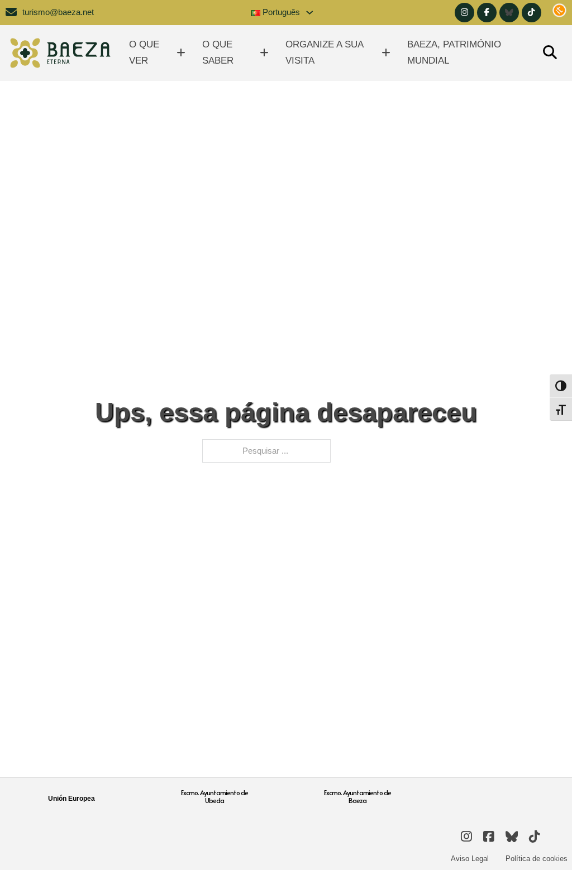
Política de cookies (537, 858)
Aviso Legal (470, 858)
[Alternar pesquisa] (549, 53)
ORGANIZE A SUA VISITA (324, 52)
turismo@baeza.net (58, 12)
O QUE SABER (217, 52)
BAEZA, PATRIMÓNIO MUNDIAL (454, 52)
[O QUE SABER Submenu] (264, 52)
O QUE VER (144, 52)
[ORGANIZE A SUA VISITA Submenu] (386, 52)
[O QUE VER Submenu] (181, 52)
